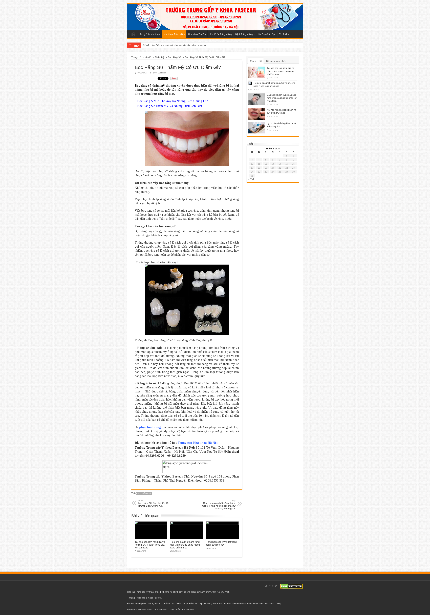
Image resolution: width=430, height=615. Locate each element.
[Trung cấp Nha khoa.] (215, 17)
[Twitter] (275, 586)
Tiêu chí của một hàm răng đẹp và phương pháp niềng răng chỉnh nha (174, 45)
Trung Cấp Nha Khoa (150, 34)
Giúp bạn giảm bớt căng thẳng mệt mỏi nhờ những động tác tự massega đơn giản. (218, 505)
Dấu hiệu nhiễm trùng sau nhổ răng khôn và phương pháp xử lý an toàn (282, 98)
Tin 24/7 (283, 34)
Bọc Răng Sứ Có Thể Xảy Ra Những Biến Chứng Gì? (172, 101)
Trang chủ (133, 33)
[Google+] (269, 586)
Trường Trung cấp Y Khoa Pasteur (144, 598)
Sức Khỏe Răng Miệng (220, 34)
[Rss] (266, 586)
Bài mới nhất (255, 61)
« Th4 (251, 179)
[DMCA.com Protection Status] (291, 586)
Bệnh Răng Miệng (244, 34)
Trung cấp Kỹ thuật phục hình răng (152, 592)
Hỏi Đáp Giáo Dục (266, 34)
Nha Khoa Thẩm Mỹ (173, 34)
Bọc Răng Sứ (174, 57)
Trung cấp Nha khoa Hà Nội (198, 442)
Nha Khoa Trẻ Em (197, 34)
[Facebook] (273, 586)
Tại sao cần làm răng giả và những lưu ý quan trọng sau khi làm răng (150, 544)
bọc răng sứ (144, 493)
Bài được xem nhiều (276, 61)
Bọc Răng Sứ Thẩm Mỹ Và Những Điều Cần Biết (169, 106)
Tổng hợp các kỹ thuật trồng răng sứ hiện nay (221, 543)
